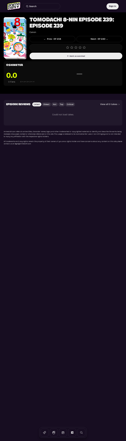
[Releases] (63, 433)
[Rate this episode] (76, 47)
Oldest (46, 104)
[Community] (54, 433)
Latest (37, 104)
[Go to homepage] (14, 6)
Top (61, 104)
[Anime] (45, 433)
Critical (70, 104)
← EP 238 (52, 39)
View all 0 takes (108, 104)
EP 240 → (99, 39)
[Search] (81, 433)
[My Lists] (72, 433)
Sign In (112, 6)
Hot (54, 104)
